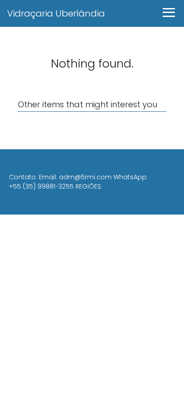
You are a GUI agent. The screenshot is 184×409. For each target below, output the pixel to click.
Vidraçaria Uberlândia (56, 13)
